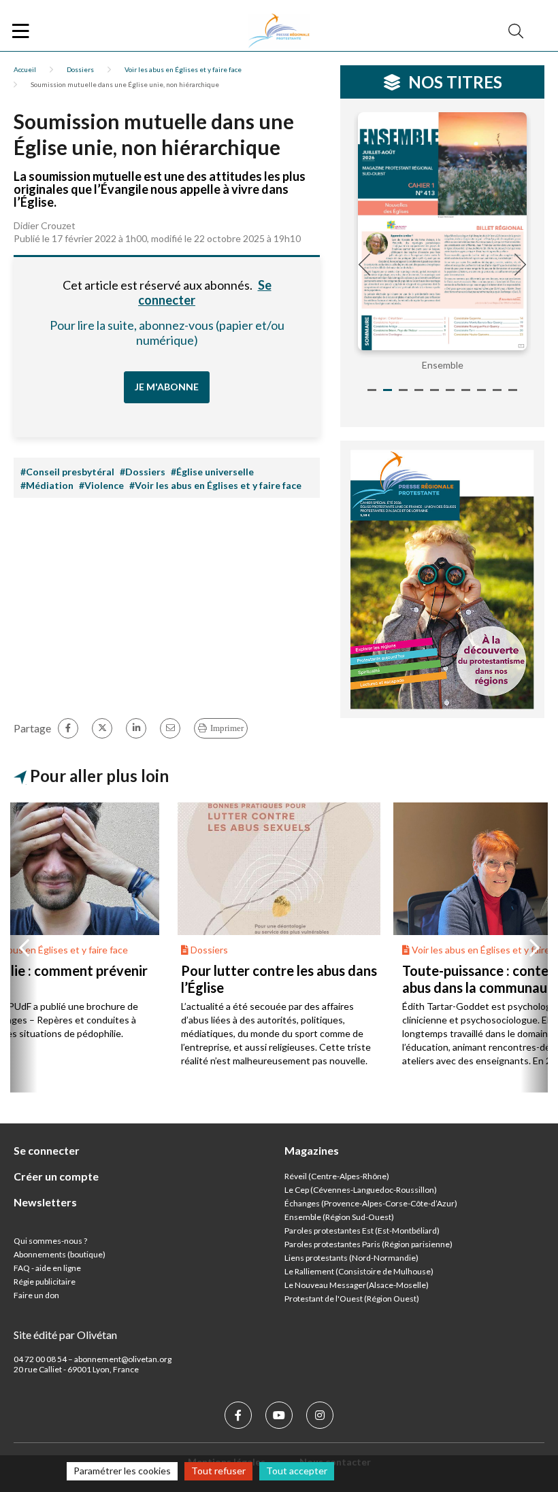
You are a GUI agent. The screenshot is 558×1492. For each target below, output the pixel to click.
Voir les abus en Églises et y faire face (183, 69)
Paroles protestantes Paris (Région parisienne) (368, 1244)
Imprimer (227, 728)
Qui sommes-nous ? (50, 1241)
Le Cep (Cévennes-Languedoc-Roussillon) (360, 1190)
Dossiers (80, 69)
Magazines (311, 1150)
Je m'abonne (167, 386)
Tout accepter (296, 1470)
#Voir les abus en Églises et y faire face (215, 485)
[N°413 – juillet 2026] (442, 231)
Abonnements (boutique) (59, 1254)
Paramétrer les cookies (122, 1470)
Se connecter (47, 1150)
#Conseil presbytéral (67, 471)
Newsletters (45, 1202)
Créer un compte (56, 1176)
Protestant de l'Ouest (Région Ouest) (351, 1298)
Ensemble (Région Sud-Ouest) (339, 1217)
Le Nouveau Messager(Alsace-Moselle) (356, 1285)
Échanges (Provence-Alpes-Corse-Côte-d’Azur (369, 1203)
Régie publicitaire (45, 1281)
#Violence (101, 485)
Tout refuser (218, 1470)
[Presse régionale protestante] (279, 31)
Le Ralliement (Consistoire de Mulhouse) (358, 1271)
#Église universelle (212, 471)
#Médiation (46, 485)
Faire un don (36, 1295)
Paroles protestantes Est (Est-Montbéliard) (362, 1230)
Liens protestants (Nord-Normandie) (351, 1258)
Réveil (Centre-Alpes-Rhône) (336, 1176)
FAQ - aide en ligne (47, 1268)
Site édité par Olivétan (65, 1334)
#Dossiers (142, 471)
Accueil (25, 69)
